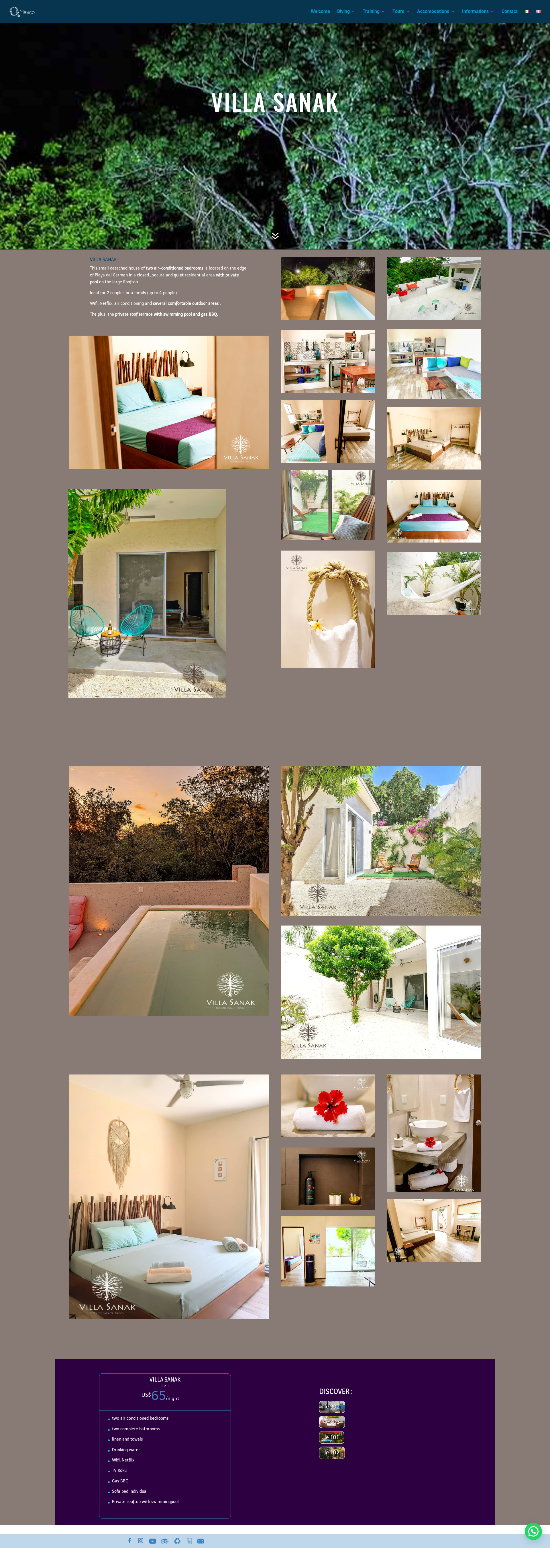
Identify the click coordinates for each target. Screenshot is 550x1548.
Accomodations (433, 11)
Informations (475, 11)
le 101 (332, 1437)
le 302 (332, 1407)
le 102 (332, 1452)
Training (371, 11)
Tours (398, 11)
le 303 (332, 1422)
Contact (509, 11)
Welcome (320, 11)
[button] (533, 1531)
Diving (343, 11)
